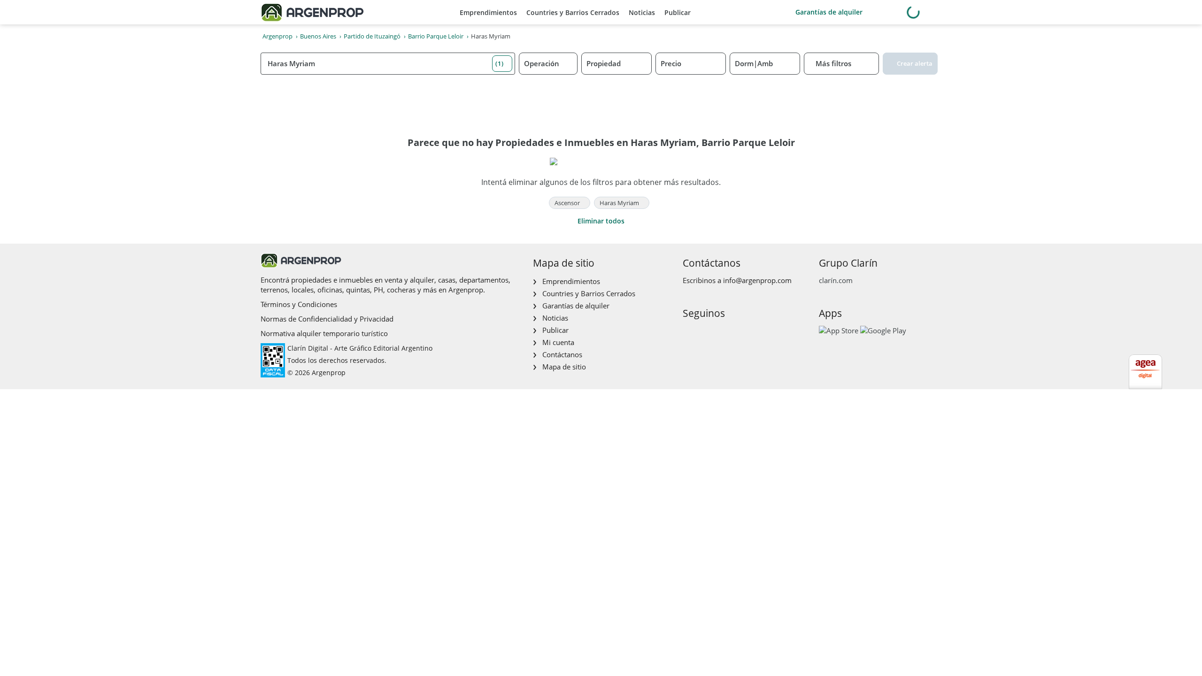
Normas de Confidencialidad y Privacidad (327, 318)
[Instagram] (704, 333)
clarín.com (836, 280)
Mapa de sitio (564, 366)
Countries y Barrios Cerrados (572, 12)
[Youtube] (719, 333)
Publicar (677, 12)
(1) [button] (499, 63)
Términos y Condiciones (299, 304)
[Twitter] (734, 333)
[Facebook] (689, 333)
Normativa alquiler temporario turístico (324, 333)
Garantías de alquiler (829, 12)
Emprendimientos (488, 12)
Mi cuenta (558, 342)
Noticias (642, 12)
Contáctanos (562, 354)
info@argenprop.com (757, 280)
